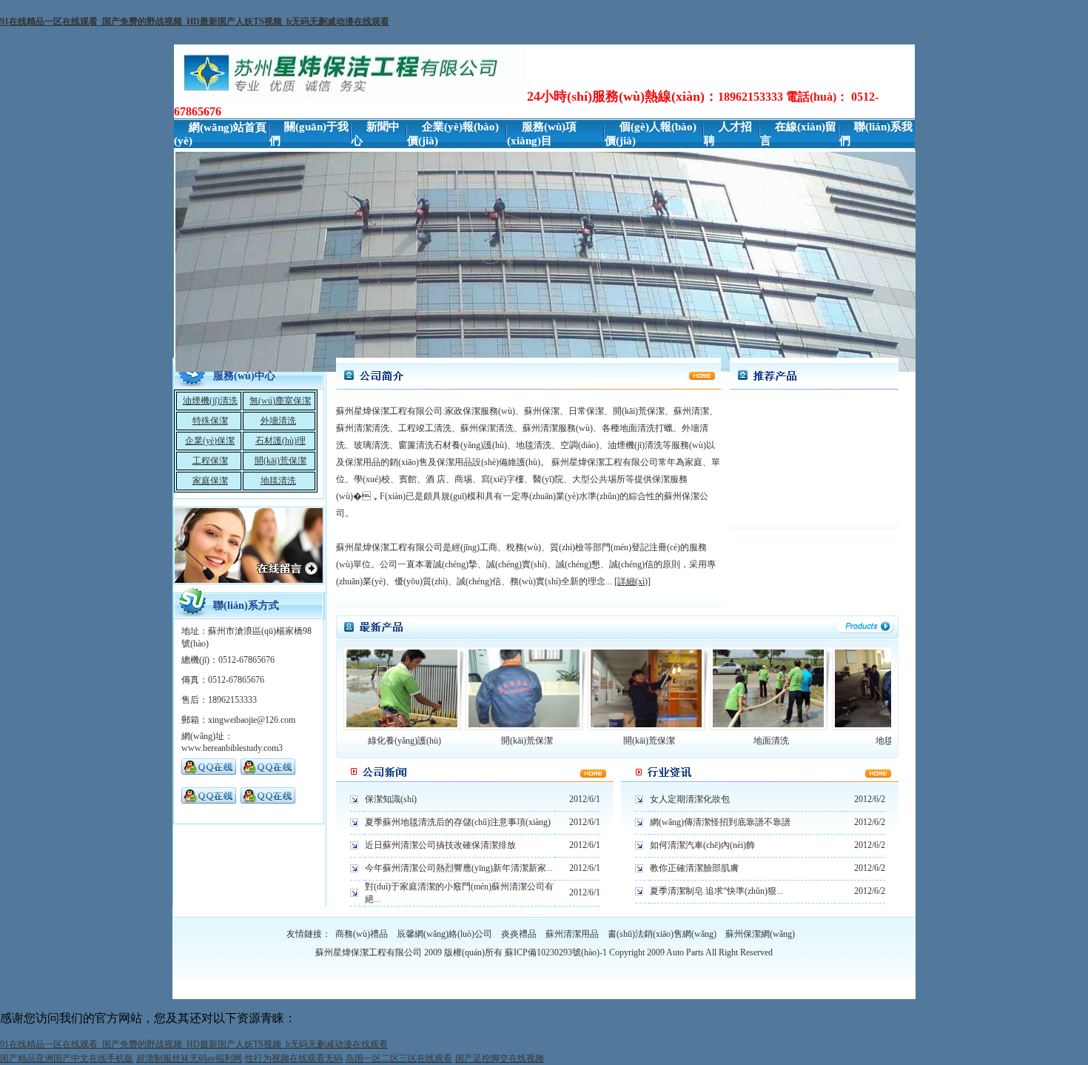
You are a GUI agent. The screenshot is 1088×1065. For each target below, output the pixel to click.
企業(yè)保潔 (210, 440)
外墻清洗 (278, 420)
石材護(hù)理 (280, 440)
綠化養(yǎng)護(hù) (404, 740)
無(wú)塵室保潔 (280, 400)
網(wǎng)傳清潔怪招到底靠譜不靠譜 (720, 822)
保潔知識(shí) (391, 799)
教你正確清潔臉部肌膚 (694, 868)
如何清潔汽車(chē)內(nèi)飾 (702, 845)
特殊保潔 (210, 420)
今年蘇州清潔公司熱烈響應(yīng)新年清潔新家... (459, 868)
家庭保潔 (210, 480)
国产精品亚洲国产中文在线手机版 (66, 1058)
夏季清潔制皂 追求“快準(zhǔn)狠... (716, 891)
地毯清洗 (278, 480)
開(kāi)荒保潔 (280, 460)
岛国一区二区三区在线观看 (399, 1058)
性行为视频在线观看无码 (294, 1058)
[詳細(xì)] (632, 581)
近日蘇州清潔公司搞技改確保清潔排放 (440, 845)
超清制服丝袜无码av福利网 (189, 1058)
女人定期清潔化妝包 (690, 799)
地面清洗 (771, 740)
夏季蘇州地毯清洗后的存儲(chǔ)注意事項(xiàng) (458, 822)
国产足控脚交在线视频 (499, 1058)
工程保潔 (210, 460)
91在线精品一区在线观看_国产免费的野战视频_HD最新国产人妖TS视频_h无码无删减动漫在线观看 (194, 21)
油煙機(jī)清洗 (210, 400)
